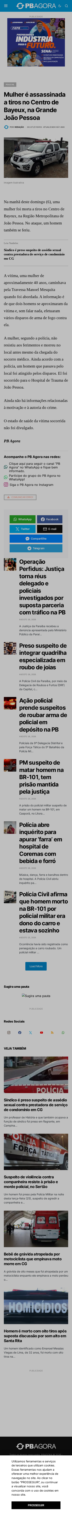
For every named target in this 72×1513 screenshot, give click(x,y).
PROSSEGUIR (36, 1505)
